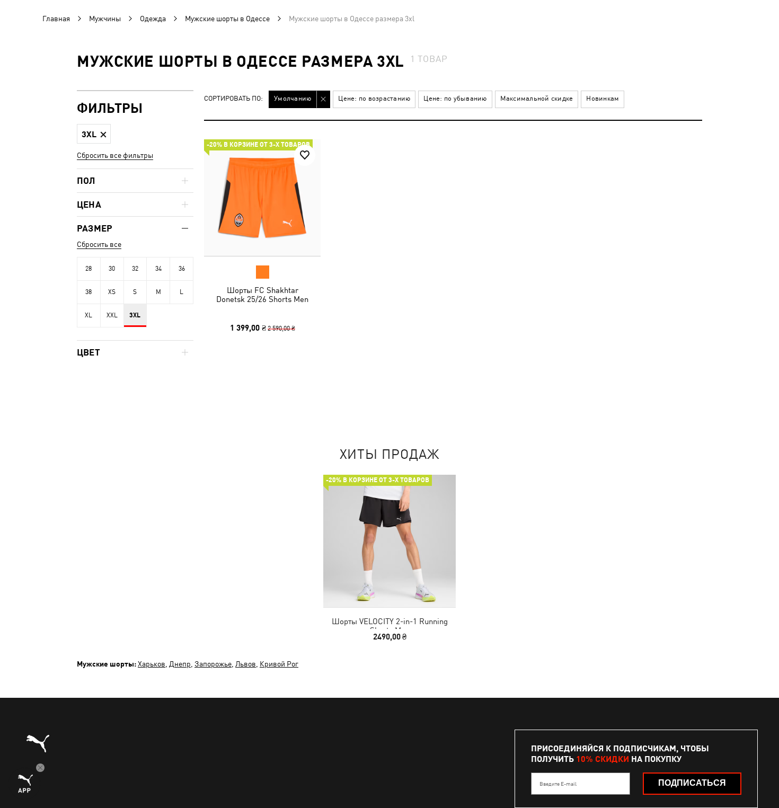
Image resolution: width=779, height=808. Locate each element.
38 (88, 292)
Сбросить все (99, 244)
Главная (56, 18)
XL (88, 315)
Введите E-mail (558, 783)
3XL (134, 315)
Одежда (153, 18)
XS (112, 292)
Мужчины (105, 18)
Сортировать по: (233, 98)
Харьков (151, 664)
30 (112, 268)
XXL (112, 315)
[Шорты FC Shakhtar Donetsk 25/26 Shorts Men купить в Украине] (262, 197)
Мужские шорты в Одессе (227, 18)
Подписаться (692, 782)
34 (158, 268)
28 (88, 268)
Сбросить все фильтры (115, 155)
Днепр (180, 664)
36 (182, 268)
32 (135, 268)
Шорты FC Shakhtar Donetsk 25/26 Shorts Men (262, 295)
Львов (245, 664)
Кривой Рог (279, 664)
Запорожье (213, 664)
